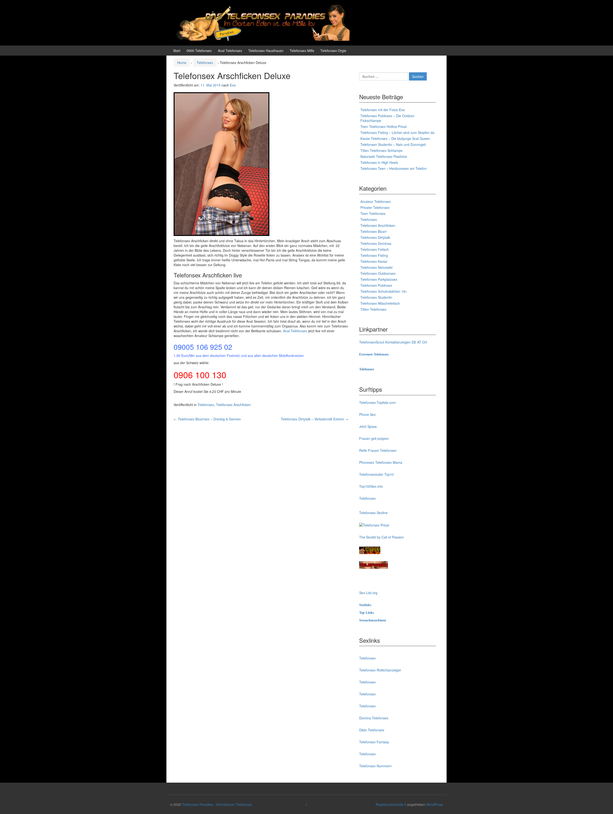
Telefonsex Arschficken (233, 404)
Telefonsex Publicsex (376, 285)
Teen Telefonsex (373, 213)
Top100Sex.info (371, 486)
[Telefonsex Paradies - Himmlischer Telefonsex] (260, 22)
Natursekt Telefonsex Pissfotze (383, 156)
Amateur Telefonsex (375, 201)
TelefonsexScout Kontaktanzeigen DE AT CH (393, 342)
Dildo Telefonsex (371, 730)
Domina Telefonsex (373, 718)
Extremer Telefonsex (374, 354)
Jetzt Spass (368, 426)
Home (181, 62)
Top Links (366, 612)
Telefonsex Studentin (376, 297)
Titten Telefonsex (373, 309)
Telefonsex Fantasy (374, 741)
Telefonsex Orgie (333, 50)
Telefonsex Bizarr (373, 231)
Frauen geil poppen (374, 438)
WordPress (434, 804)
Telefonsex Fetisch (374, 249)
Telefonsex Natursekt (376, 267)
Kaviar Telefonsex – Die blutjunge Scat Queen (395, 138)
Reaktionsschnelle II (391, 804)
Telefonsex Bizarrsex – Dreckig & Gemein (207, 419)
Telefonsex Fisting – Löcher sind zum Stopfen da (397, 132)
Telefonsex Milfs (302, 50)
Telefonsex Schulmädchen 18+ (383, 291)
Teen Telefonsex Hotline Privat (383, 126)
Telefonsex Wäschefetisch (380, 303)
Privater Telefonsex (375, 207)
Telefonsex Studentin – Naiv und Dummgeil (393, 144)
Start (176, 50)
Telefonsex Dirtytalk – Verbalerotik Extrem (314, 419)
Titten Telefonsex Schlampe (381, 150)
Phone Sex (367, 414)
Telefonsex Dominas (375, 243)
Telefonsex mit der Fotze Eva (382, 109)
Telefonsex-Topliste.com (377, 402)
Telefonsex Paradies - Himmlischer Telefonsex (217, 804)
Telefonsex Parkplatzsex (378, 279)
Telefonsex (205, 62)
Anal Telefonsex (230, 50)
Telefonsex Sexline (373, 512)
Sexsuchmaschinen (372, 620)
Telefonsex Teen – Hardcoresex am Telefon (393, 168)
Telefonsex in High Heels (379, 162)
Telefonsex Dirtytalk (375, 237)
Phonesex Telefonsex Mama (380, 462)
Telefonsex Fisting (374, 255)
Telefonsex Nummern (375, 765)
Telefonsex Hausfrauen (266, 50)
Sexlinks (365, 605)
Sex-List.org (368, 592)
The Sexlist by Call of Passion (381, 537)
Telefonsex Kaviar (373, 261)
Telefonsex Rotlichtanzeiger (380, 670)
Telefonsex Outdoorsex (378, 273)
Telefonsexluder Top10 (376, 474)
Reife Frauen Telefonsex (378, 450)
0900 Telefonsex (199, 50)
